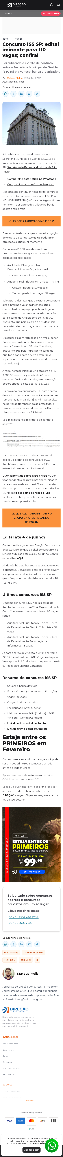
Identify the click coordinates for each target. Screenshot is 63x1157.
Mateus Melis (14, 78)
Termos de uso (8, 1074)
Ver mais (30, 1101)
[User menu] (51, 5)
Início (5, 38)
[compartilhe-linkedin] (21, 94)
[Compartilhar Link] (37, 94)
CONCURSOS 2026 (20, 923)
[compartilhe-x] (29, 94)
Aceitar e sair (31, 1149)
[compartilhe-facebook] (13, 94)
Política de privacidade (12, 1068)
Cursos (5, 1056)
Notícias (17, 38)
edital (36, 237)
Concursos (7, 1062)
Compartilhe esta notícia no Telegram (30, 184)
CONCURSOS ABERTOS (24, 917)
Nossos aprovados (10, 1044)
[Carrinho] (59, 5)
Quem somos (8, 1050)
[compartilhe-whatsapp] (5, 94)
